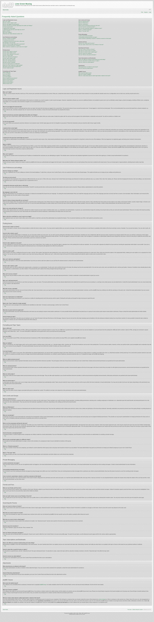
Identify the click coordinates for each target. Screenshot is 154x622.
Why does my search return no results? (87, 50)
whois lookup (102, 599)
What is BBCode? (6, 72)
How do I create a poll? (8, 55)
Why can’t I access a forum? (9, 59)
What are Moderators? (83, 22)
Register (146, 12)
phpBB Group (43, 584)
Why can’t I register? (7, 32)
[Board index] (8, 5)
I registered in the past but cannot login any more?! (14, 29)
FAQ (142, 12)
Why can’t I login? (6, 21)
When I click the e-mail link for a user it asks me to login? (15, 46)
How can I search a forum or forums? (87, 49)
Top (5, 95)
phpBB (71, 613)
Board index (6, 9)
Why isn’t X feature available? (85, 74)
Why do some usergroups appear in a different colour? (90, 28)
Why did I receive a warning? (9, 62)
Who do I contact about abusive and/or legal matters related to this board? (94, 75)
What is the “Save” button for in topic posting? (12, 65)
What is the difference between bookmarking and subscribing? (92, 59)
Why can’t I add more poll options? (10, 56)
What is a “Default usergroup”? (85, 29)
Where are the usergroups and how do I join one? (89, 25)
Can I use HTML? (7, 74)
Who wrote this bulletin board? (85, 73)
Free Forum (82, 614)
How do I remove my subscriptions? (86, 62)
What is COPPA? (6, 31)
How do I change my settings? (9, 38)
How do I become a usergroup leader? (87, 26)
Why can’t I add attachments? (9, 61)
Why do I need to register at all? (9, 22)
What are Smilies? (7, 75)
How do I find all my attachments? (86, 68)
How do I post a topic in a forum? (10, 51)
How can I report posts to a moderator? (11, 63)
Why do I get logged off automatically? (11, 24)
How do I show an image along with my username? (14, 44)
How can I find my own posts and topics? (87, 54)
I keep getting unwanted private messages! (88, 37)
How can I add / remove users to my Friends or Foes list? (91, 44)
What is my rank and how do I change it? (11, 45)
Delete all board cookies (137, 609)
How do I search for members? (85, 53)
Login (150, 12)
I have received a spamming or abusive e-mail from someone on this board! (95, 38)
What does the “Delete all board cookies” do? (12, 33)
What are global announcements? (10, 78)
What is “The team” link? (84, 31)
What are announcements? (9, 79)
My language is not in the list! (9, 42)
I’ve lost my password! (8, 26)
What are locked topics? (8, 82)
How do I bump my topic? (8, 67)
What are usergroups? (83, 24)
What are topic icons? (7, 83)
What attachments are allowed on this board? (88, 66)
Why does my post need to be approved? (12, 66)
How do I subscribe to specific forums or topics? (89, 60)
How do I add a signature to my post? (11, 54)
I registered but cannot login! (9, 28)
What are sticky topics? (8, 80)
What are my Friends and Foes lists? (86, 43)
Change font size (150, 9)
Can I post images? (7, 76)
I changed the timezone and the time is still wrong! (13, 41)
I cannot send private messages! (86, 35)
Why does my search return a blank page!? (88, 52)
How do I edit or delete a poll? (9, 58)
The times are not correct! (8, 39)
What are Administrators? (84, 21)
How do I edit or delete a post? (9, 52)
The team (129, 609)
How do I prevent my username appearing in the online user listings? (17, 25)
